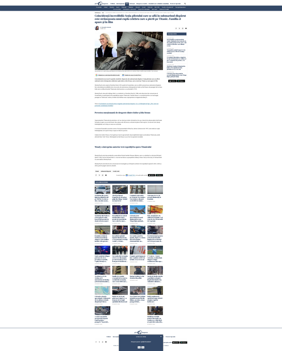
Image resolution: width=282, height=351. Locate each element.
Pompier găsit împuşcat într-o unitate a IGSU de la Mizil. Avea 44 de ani (137, 257)
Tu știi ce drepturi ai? (167, 7)
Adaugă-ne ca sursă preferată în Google (109, 75)
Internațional (120, 3)
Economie (99, 7)
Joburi (105, 7)
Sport (117, 7)
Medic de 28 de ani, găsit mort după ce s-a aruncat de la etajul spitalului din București (119, 299)
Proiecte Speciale (175, 3)
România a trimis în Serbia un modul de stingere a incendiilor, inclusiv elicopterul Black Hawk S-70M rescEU (102, 238)
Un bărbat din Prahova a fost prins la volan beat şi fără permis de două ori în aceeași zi (102, 218)
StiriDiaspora (98, 12)
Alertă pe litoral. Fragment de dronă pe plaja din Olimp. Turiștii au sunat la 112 (119, 198)
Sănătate (131, 7)
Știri (127, 3)
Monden (112, 7)
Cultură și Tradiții (164, 9)
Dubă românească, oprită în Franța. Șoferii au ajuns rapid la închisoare (154, 299)
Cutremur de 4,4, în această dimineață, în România (154, 197)
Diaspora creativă (141, 3)
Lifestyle (132, 3)
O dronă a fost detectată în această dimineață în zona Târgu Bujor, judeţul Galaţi (136, 218)
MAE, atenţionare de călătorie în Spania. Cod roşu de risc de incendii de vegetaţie (155, 218)
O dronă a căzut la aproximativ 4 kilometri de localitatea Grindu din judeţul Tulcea (102, 299)
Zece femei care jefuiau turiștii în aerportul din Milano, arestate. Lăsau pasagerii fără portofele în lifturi (137, 299)
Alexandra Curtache (106, 27)
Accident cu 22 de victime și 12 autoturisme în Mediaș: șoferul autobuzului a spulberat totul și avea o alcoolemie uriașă (102, 278)
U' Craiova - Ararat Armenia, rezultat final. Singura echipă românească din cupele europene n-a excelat (155, 258)
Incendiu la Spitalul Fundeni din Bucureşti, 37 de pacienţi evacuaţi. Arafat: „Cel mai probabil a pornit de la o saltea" (120, 238)
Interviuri (154, 9)
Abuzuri (137, 7)
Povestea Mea (117, 9)
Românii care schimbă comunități (159, 3)
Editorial (150, 7)
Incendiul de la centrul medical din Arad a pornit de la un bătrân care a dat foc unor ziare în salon (119, 218)
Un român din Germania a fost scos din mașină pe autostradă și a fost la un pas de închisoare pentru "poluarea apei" (120, 258)
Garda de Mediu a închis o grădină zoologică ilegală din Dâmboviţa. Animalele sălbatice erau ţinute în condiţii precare (155, 278)
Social (143, 7)
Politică (113, 3)
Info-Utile (157, 7)
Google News (131, 175)
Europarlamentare (180, 7)
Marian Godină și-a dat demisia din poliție (137, 277)
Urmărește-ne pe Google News (133, 75)
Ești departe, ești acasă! (129, 9)
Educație (124, 7)
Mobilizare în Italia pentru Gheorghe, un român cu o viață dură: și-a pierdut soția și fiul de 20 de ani (154, 319)
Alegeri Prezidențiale (144, 9)
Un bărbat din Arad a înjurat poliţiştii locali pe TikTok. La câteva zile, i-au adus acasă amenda (101, 198)
